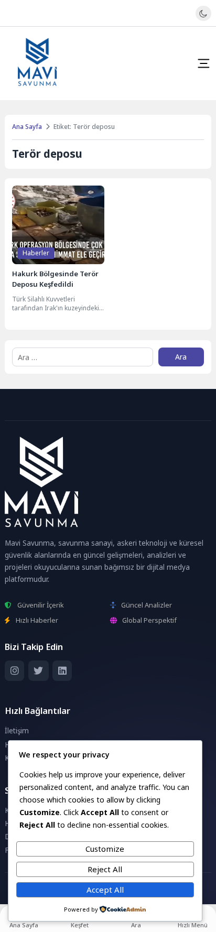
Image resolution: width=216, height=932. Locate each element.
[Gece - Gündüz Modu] (203, 18)
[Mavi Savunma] (37, 63)
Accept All (105, 889)
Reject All (105, 869)
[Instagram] (14, 670)
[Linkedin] (62, 670)
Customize (104, 848)
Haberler (36, 252)
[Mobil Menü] (203, 63)
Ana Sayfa (27, 126)
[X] (38, 670)
